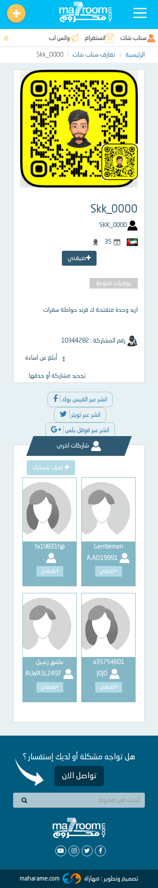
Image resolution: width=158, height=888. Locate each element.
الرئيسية (135, 55)
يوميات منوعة (113, 283)
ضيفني (77, 258)
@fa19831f (50, 547)
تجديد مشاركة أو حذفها (57, 376)
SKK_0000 (113, 225)
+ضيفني (109, 571)
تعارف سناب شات (94, 55)
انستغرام (95, 38)
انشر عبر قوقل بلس (86, 430)
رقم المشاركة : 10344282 (94, 341)
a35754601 (108, 662)
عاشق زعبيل (50, 662)
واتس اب (59, 38)
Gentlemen (108, 547)
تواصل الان (79, 776)
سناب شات (133, 38)
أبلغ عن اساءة (41, 358)
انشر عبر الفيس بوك (83, 400)
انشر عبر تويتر (85, 415)
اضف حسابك (48, 468)
